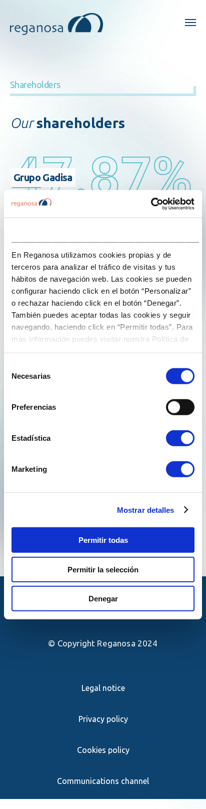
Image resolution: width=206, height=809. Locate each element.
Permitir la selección (103, 569)
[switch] (180, 407)
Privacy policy (103, 718)
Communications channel (103, 780)
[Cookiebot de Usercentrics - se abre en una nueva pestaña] (150, 203)
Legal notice (103, 687)
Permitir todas (103, 540)
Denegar (103, 598)
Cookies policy (103, 749)
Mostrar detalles (145, 509)
